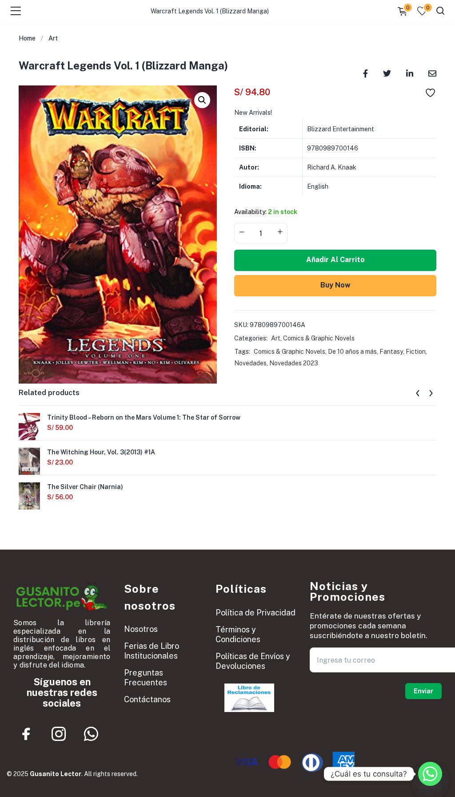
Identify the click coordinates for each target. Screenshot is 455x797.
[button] (202, 100)
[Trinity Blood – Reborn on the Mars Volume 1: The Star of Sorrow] (29, 426)
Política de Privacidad (255, 612)
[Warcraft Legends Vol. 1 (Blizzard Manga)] (365, 72)
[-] (241, 232)
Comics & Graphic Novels (319, 338)
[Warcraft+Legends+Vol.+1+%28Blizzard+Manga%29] (387, 72)
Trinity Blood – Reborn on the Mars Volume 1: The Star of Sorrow (143, 417)
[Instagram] (58, 733)
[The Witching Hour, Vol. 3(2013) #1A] (29, 461)
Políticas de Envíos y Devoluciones (253, 661)
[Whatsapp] (91, 733)
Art (53, 38)
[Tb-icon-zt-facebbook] (26, 733)
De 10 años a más (352, 351)
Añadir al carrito (335, 259)
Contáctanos (147, 699)
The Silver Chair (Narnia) (85, 486)
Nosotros (141, 629)
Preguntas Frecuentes (145, 677)
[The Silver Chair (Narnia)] (29, 496)
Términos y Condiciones (238, 634)
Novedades (250, 363)
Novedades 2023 (293, 363)
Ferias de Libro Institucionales (151, 650)
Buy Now (335, 285)
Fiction (416, 351)
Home (27, 38)
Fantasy (391, 351)
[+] (280, 232)
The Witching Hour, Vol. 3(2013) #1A (101, 452)
